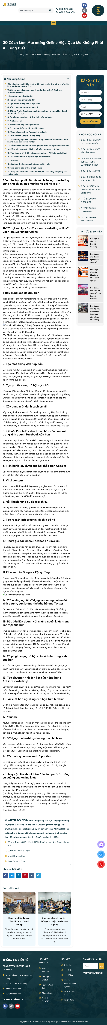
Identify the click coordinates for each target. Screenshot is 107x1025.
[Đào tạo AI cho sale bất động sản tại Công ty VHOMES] (83, 289)
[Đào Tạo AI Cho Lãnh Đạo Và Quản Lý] (83, 240)
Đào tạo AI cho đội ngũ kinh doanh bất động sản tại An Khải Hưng (95, 313)
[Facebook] (84, 5)
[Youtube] (84, 15)
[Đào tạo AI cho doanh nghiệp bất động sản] (83, 256)
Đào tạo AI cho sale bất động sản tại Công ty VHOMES (95, 293)
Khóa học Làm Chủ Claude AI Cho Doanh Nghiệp (94, 275)
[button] (53, 23)
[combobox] (32, 10)
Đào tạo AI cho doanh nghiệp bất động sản (94, 258)
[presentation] (7, 909)
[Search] (50, 10)
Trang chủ (23, 54)
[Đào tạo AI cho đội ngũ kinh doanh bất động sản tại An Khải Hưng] (83, 308)
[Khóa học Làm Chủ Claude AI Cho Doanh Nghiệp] (83, 271)
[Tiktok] (84, 10)
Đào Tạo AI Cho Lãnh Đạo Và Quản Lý (95, 242)
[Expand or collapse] (68, 79)
